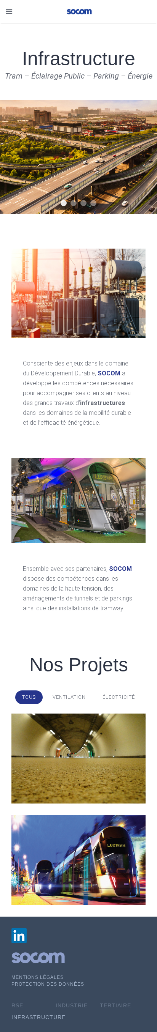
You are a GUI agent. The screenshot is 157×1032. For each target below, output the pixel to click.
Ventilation (69, 697)
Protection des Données (47, 984)
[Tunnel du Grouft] (78, 759)
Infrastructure (64, 203)
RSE (17, 1005)
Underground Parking (93, 203)
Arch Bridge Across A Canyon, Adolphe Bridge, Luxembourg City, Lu (73, 203)
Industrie (72, 1005)
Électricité (119, 697)
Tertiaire (115, 1005)
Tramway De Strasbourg (83, 203)
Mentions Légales (37, 977)
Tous (29, 697)
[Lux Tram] (78, 860)
